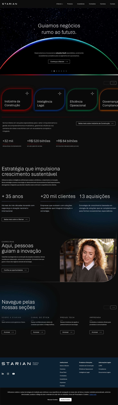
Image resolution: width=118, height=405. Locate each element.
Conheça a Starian (57, 62)
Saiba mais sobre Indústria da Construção (94, 123)
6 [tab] (64, 71)
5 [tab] (61, 71)
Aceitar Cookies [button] (65, 399)
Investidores (80, 4)
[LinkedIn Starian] (3, 374)
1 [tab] (51, 71)
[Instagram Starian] (8, 374)
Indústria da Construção (86, 366)
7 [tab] (66, 71)
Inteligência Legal (84, 372)
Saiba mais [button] (92, 394)
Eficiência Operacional (86, 369)
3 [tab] (56, 71)
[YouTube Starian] (13, 374)
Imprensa (63, 382)
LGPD (100, 366)
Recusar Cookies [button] (53, 399)
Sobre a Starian (64, 366)
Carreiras (103, 4)
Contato (112, 4)
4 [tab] (59, 71)
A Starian (59, 4)
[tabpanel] (59, 41)
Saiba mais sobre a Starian (14, 219)
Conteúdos (92, 4)
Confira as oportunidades (13, 270)
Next (113, 83)
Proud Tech (63, 372)
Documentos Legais (105, 372)
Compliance (102, 369)
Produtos (70, 4)
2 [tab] (54, 71)
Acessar (7, 332)
